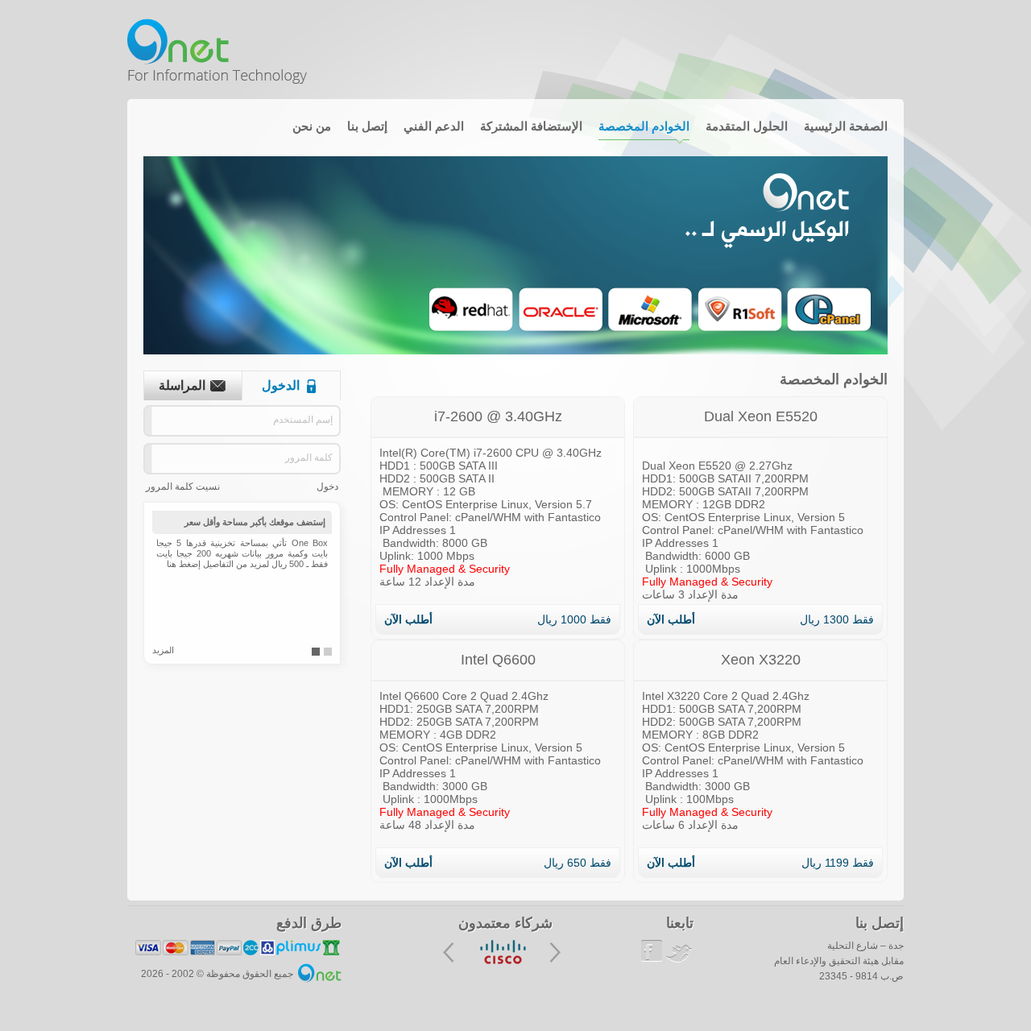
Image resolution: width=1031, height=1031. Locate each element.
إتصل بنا (367, 126)
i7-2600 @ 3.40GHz (498, 416)
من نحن (311, 126)
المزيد (163, 650)
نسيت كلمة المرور (183, 486)
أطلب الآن (671, 619)
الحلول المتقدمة (747, 126)
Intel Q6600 (498, 660)
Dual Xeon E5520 (761, 416)
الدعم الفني (434, 126)
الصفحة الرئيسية (846, 126)
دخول (327, 486)
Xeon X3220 (761, 660)
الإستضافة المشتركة (531, 126)
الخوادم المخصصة (643, 126)
